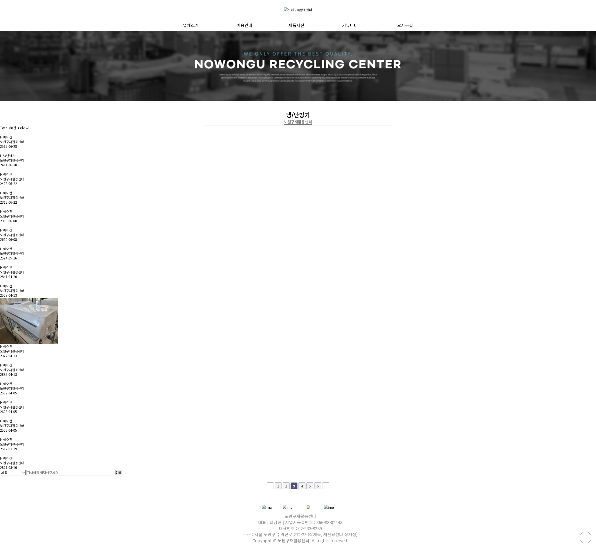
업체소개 (191, 25)
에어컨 (6, 174)
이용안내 (244, 25)
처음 (270, 485)
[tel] (267, 506)
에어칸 (6, 137)
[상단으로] (585, 537)
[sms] (288, 506)
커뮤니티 (350, 25)
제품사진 (296, 25)
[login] (329, 506)
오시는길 (405, 25)
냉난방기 (7, 155)
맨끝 (325, 485)
